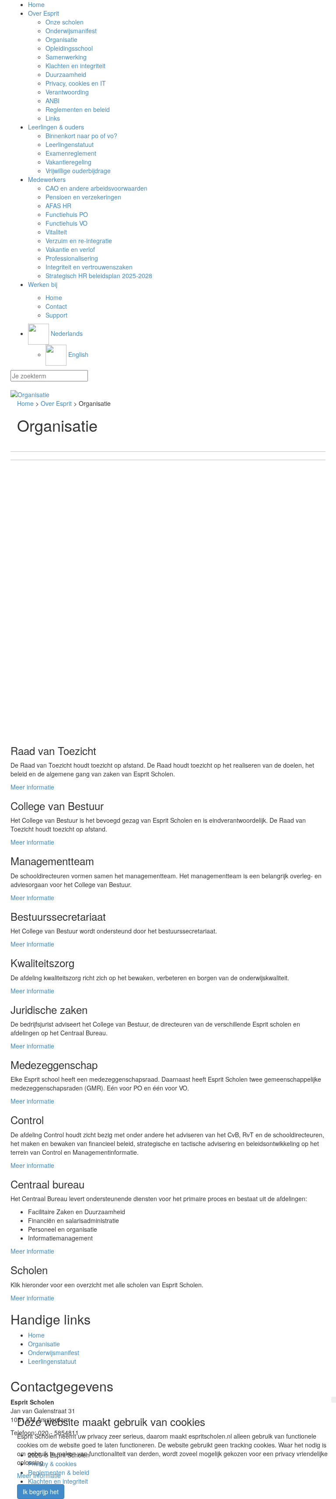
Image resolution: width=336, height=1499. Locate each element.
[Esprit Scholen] (168, 394)
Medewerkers (47, 179)
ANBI (53, 100)
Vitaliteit (56, 231)
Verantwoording (67, 91)
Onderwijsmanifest (71, 30)
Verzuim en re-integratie (79, 240)
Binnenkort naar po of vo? (81, 135)
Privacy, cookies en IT (76, 83)
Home (36, 4)
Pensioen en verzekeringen (83, 196)
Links (53, 118)
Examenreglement (71, 153)
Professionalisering (72, 258)
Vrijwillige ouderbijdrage (78, 170)
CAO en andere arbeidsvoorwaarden (96, 188)
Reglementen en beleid (78, 109)
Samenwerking (66, 56)
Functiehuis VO (67, 223)
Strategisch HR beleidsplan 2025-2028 (99, 275)
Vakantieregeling (68, 161)
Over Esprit (43, 13)
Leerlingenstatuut (70, 144)
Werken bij (42, 284)
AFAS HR (58, 205)
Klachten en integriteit (75, 65)
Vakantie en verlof (70, 249)
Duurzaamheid (66, 74)
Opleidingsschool (69, 48)
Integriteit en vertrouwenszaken (89, 266)
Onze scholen (65, 21)
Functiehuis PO (67, 214)
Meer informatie (32, 787)
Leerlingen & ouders (56, 126)
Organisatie (61, 39)
